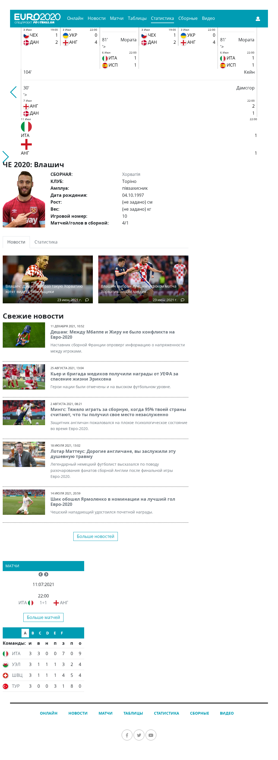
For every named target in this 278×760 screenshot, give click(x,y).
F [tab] (62, 633)
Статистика (162, 18)
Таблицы (137, 18)
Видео (208, 18)
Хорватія (131, 174)
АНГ (64, 603)
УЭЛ (16, 664)
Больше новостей (95, 536)
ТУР (16, 686)
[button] (13, 92)
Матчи (117, 18)
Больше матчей (43, 617)
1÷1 (43, 603)
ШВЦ (17, 675)
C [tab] (40, 633)
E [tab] (55, 633)
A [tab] (25, 633)
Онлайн (75, 18)
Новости (97, 18)
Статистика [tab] (46, 242)
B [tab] (32, 633)
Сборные (188, 18)
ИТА (22, 603)
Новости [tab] (16, 242)
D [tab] (47, 633)
